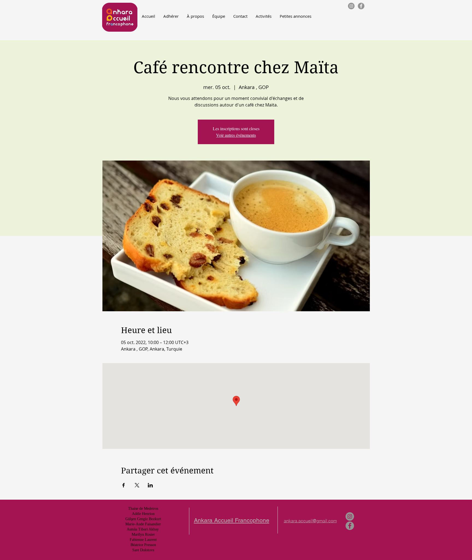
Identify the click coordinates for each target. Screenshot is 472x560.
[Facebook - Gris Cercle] (361, 6)
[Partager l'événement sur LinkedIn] (150, 485)
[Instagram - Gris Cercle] (351, 6)
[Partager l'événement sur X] (137, 485)
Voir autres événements (236, 135)
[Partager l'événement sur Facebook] (123, 485)
